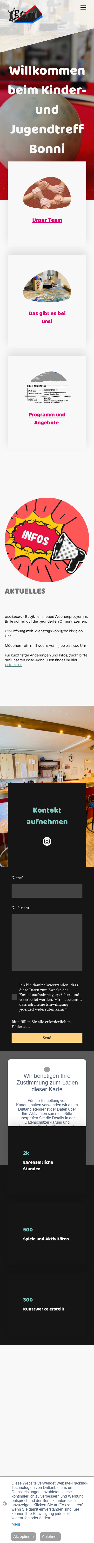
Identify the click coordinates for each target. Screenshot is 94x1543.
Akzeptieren (23, 1537)
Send (47, 1037)
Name (17, 877)
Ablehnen (50, 1537)
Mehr (16, 1524)
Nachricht (20, 907)
